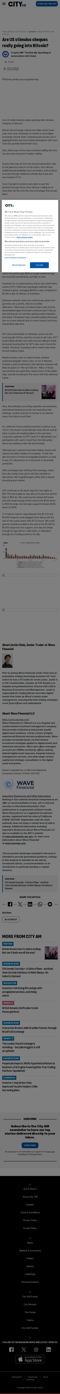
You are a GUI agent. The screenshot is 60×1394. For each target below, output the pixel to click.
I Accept (39, 265)
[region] (30, 236)
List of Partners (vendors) (15, 258)
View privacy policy (24, 237)
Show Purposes (19, 265)
